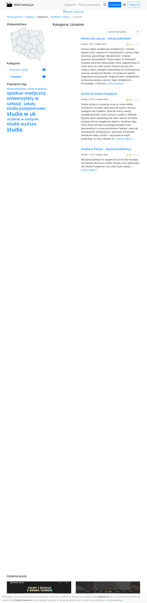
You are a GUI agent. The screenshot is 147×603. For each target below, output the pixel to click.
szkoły (30, 103)
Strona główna (15, 16)
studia (14, 129)
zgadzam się (103, 597)
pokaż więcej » (116, 83)
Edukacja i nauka (60, 16)
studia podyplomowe (26, 108)
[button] (105, 4)
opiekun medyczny (27, 93)
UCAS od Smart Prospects (99, 93)
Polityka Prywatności (23, 600)
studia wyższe (22, 123)
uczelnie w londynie (23, 119)
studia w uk (22, 114)
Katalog (30, 16)
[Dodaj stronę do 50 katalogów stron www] (73, 11)
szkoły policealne (16, 88)
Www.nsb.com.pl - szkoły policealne (106, 38)
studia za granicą (37, 88)
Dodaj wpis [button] (115, 4)
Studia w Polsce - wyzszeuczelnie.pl (106, 149)
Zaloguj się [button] (134, 4)
